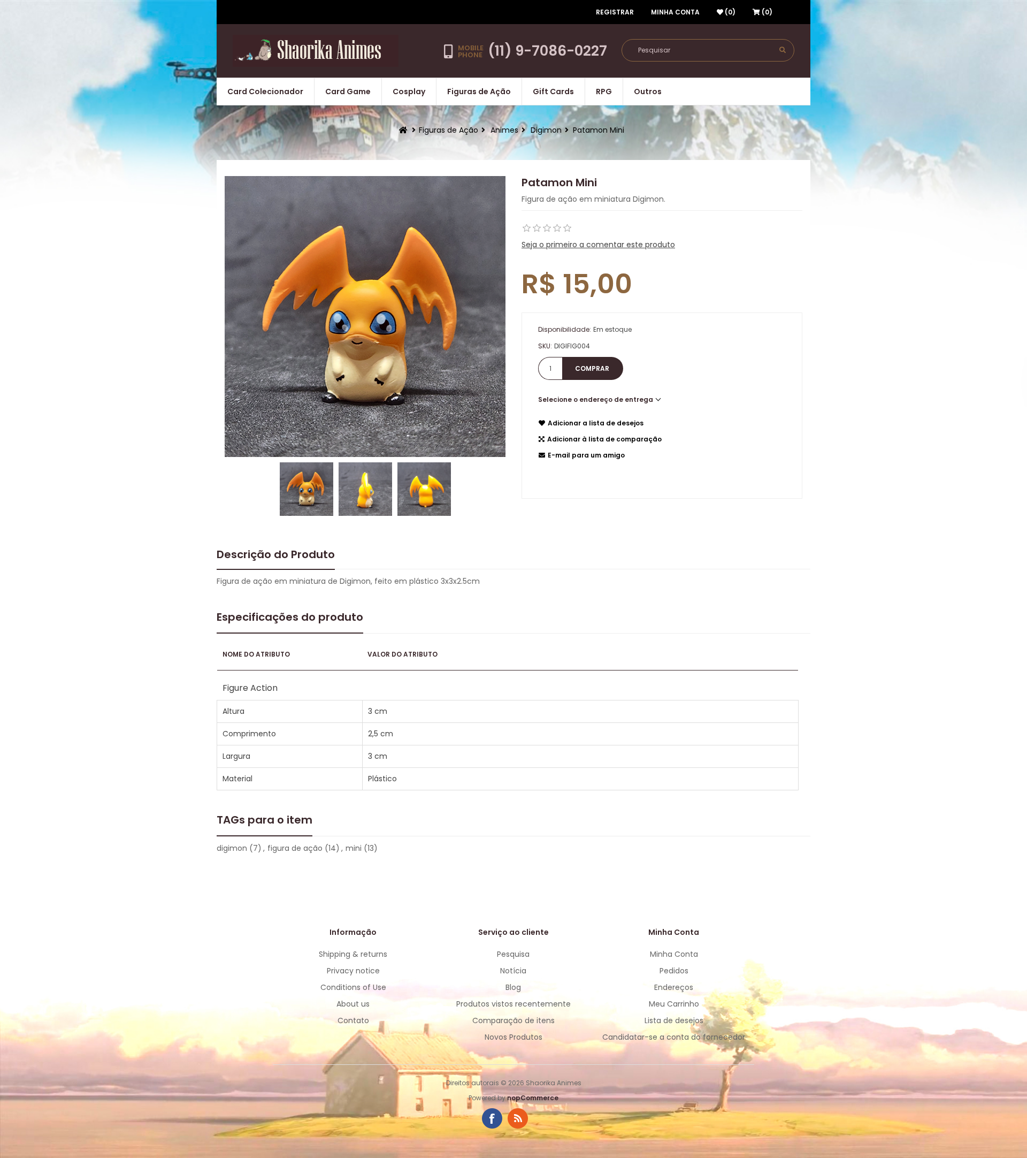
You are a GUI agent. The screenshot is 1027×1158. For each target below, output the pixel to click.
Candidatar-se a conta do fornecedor (673, 1037)
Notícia (513, 970)
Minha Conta (675, 12)
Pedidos (674, 970)
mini (354, 848)
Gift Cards (553, 91)
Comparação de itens (513, 1020)
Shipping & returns (353, 954)
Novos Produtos (513, 1037)
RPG (604, 91)
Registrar (615, 12)
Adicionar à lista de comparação (604, 439)
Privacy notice (353, 970)
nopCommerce (532, 1097)
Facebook (492, 1118)
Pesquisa (513, 954)
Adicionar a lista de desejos (595, 423)
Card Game (348, 91)
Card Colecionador (265, 91)
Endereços (673, 987)
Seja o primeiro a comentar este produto (598, 244)
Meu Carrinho (674, 1004)
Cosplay (409, 91)
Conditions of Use (353, 987)
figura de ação (295, 848)
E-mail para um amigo (586, 455)
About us (353, 1004)
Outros (648, 91)
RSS (518, 1118)
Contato (353, 1020)
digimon (232, 848)
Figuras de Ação (479, 91)
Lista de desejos (674, 1020)
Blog (513, 987)
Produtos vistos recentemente (513, 1004)
